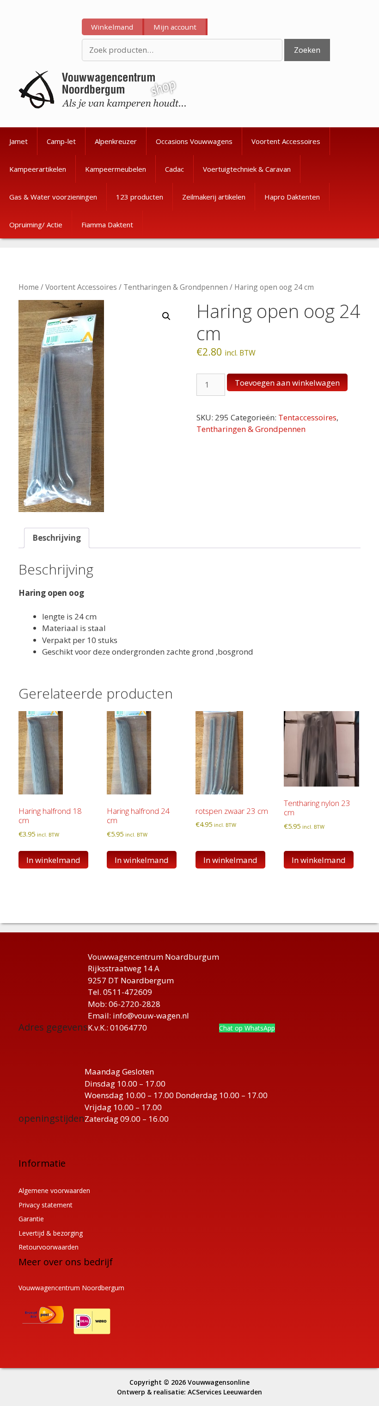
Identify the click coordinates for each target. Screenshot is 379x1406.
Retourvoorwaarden (48, 1247)
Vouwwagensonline (219, 1382)
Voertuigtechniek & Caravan (247, 169)
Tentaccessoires (307, 417)
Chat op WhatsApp (247, 1028)
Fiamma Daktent (107, 224)
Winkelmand (112, 26)
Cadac (174, 169)
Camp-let (61, 141)
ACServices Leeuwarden (225, 1391)
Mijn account (174, 26)
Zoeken (307, 49)
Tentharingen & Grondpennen (175, 287)
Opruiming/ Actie (35, 224)
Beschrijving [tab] (56, 537)
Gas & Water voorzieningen (53, 196)
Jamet (18, 141)
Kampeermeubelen (115, 169)
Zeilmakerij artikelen (213, 196)
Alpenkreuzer (116, 141)
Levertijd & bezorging (50, 1233)
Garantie (31, 1218)
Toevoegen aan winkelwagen (287, 382)
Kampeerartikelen (37, 169)
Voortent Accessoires (285, 141)
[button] (166, 316)
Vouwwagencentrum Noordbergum (71, 1287)
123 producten (139, 196)
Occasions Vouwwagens (194, 141)
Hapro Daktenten (292, 196)
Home (28, 287)
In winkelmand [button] (53, 860)
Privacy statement (45, 1204)
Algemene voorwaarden (54, 1190)
